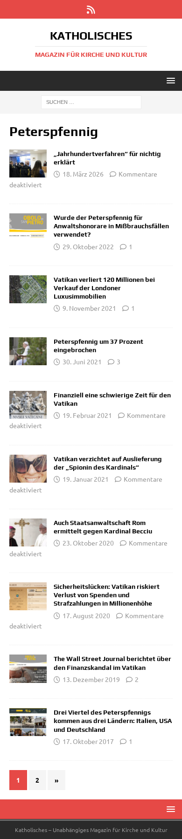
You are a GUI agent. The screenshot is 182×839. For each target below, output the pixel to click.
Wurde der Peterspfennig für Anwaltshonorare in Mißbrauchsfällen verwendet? (111, 226)
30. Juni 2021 (82, 361)
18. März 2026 (83, 174)
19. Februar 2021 (87, 415)
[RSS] (91, 9)
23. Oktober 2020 (88, 543)
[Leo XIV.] (28, 163)
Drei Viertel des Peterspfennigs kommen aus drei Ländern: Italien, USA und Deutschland (113, 721)
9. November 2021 (89, 308)
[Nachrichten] (28, 227)
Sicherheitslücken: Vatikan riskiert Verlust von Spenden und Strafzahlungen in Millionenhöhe (107, 595)
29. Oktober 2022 (88, 246)
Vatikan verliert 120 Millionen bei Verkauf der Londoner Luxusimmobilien (104, 288)
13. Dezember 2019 (91, 679)
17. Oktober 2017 (88, 741)
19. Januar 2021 (86, 479)
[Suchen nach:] (91, 101)
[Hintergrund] (28, 668)
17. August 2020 (86, 615)
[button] (169, 80)
